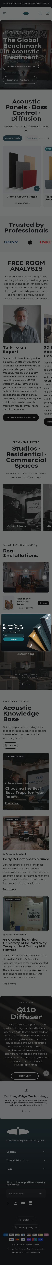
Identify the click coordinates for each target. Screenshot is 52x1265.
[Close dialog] (49, 615)
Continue (13, 639)
